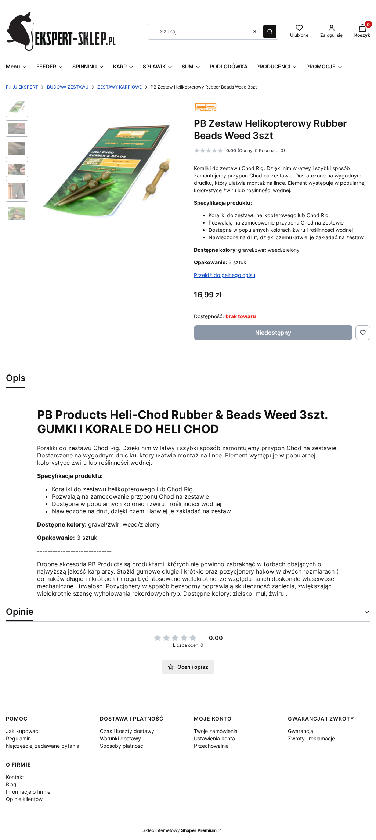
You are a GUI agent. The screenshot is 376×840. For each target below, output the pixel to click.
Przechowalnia (211, 746)
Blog (11, 784)
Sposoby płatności (122, 746)
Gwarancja (300, 731)
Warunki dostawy (120, 738)
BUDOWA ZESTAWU (67, 87)
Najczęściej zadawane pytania (42, 746)
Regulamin (18, 738)
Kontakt (15, 777)
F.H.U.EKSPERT (22, 87)
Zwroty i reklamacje (311, 738)
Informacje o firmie (28, 792)
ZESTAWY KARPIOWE (119, 87)
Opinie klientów (24, 799)
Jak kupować (22, 731)
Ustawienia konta (214, 738)
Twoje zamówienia (216, 731)
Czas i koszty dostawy (127, 731)
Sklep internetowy (179, 830)
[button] (269, 31)
